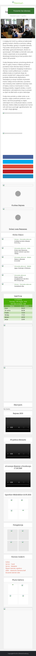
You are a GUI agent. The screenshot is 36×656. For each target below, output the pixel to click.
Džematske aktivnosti (25, 239)
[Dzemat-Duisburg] (18, 2)
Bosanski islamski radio (13, 573)
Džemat (16, 239)
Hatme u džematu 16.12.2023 (19, 260)
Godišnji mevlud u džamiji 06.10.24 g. (22, 242)
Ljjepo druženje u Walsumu (22, 268)
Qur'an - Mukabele (11, 566)
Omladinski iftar (19, 286)
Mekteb (29, 257)
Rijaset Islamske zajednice (14, 568)
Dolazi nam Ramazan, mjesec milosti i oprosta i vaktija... (21, 251)
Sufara (8, 562)
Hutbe (28, 248)
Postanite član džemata (21, 11)
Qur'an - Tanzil (10, 564)
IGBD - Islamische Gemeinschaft (16, 570)
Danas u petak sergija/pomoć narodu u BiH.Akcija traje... (21, 278)
